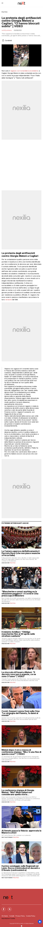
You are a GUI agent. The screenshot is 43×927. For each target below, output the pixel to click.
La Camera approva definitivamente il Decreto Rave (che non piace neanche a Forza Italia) (21, 553)
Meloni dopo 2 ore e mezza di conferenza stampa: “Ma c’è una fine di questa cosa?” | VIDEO (21, 752)
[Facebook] (2, 908)
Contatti (11, 916)
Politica (4, 12)
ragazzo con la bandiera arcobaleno (24, 71)
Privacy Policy (20, 916)
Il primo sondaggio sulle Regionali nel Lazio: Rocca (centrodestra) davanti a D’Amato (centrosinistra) (21, 868)
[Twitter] (8, 908)
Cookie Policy (30, 916)
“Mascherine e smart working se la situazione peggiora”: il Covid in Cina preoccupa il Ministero (20, 593)
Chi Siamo (5, 916)
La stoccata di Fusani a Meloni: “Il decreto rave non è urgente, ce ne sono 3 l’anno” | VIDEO (19, 674)
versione (8, 300)
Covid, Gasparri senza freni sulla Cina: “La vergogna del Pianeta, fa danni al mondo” (21, 713)
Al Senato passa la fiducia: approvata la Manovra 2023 (21, 832)
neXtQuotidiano (7, 30)
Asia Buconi (5, 563)
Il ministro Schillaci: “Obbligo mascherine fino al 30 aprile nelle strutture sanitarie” (18, 634)
